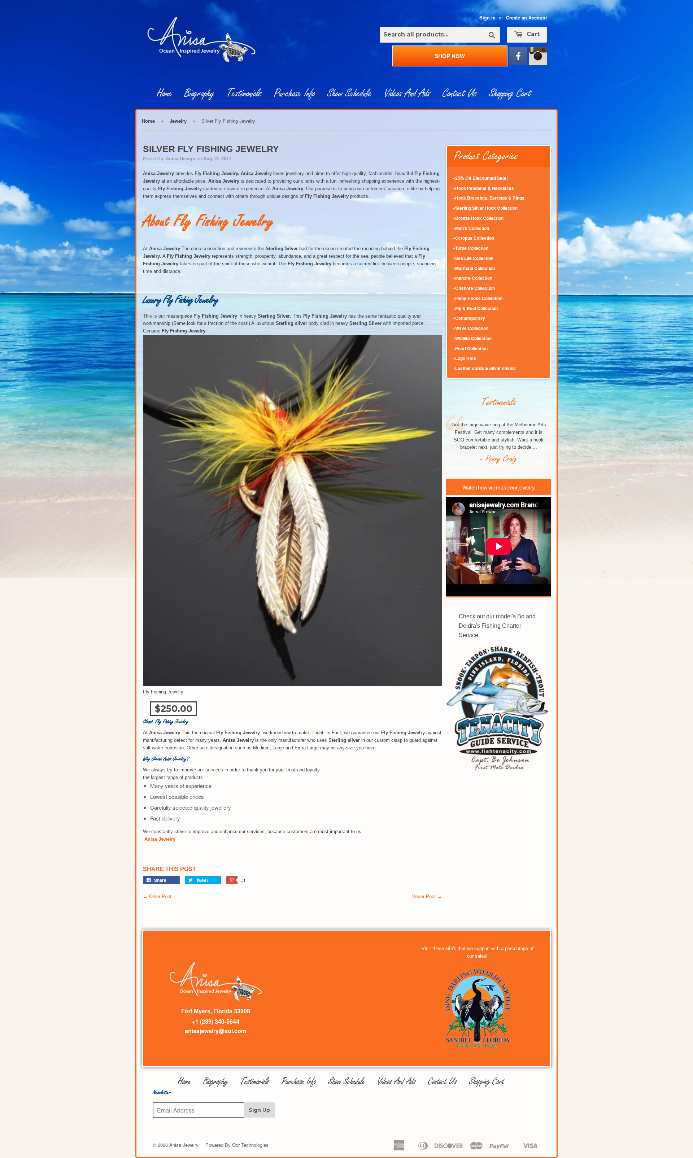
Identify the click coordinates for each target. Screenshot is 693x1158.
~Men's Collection (471, 228)
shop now (450, 56)
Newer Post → (426, 896)
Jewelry (178, 120)
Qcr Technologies (250, 1144)
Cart (532, 34)
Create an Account (526, 17)
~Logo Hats (464, 358)
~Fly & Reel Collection (475, 308)
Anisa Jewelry (184, 1144)
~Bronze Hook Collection (478, 218)
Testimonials (244, 93)
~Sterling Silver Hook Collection (485, 208)
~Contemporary (469, 318)
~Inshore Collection (472, 278)
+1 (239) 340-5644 (215, 1021)
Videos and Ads (407, 93)
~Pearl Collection (470, 348)
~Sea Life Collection (473, 258)
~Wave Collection (470, 328)
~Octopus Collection (473, 238)
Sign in (487, 17)
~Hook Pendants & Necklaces (483, 188)
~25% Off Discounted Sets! (480, 178)
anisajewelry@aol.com (215, 1031)
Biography (199, 93)
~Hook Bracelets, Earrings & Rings (488, 198)
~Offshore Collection (474, 288)
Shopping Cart (510, 93)
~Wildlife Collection (472, 338)
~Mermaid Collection (474, 268)
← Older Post (157, 896)
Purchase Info (294, 93)
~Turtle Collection (470, 248)
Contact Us (460, 93)
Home (164, 93)
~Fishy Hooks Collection (477, 298)
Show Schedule (349, 93)
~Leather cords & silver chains (484, 368)
